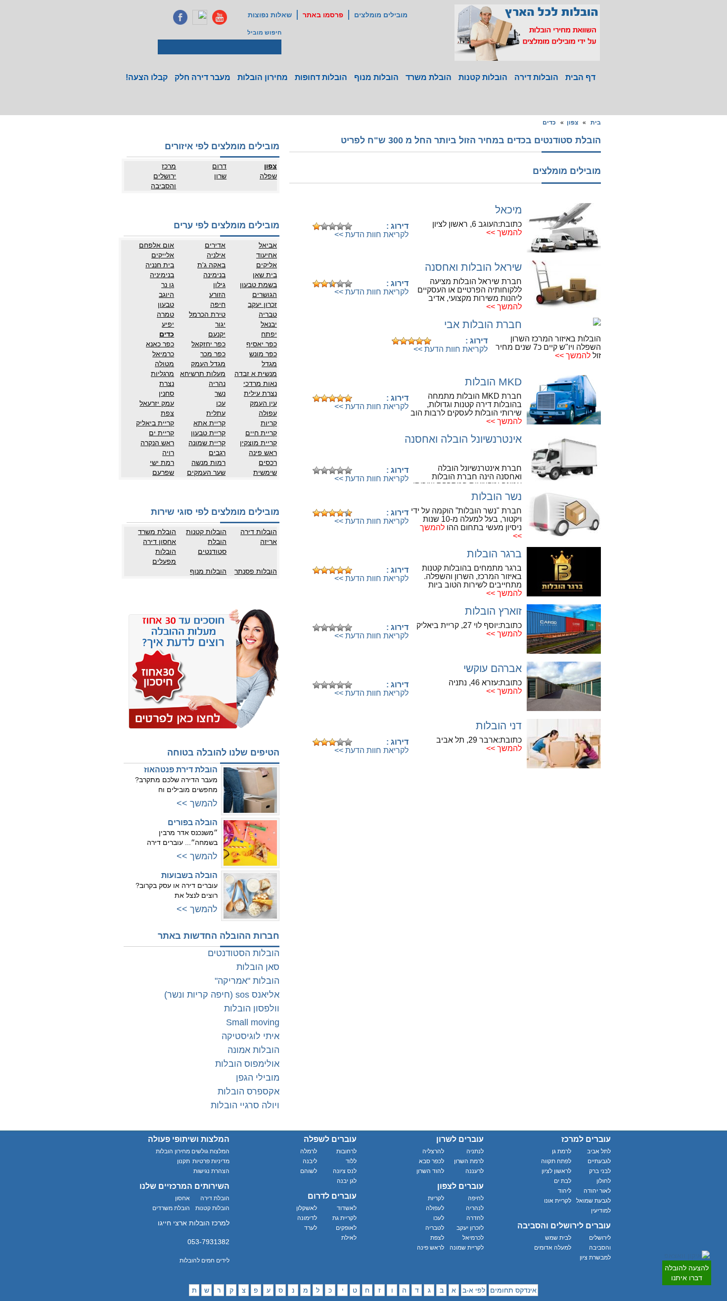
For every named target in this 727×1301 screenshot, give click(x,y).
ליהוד (564, 1190)
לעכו (438, 1218)
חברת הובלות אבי (483, 324)
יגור (220, 324)
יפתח (269, 334)
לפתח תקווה (556, 1161)
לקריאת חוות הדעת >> (371, 234)
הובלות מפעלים (164, 556)
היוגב (166, 294)
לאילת (349, 1237)
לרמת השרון (469, 1161)
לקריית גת (344, 1218)
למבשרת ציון (595, 1257)
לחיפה (476, 1198)
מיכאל (508, 209)
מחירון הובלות (262, 77)
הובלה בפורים (193, 822)
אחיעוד (266, 255)
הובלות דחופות (321, 77)
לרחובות (346, 1151)
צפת (167, 413)
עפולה (268, 413)
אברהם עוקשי (492, 668)
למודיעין (601, 1210)
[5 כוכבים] (348, 226)
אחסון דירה (159, 542)
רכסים (268, 462)
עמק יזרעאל (156, 403)
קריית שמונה (207, 443)
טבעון (166, 304)
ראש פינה (263, 453)
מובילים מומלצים (381, 15)
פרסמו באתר (323, 15)
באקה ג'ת (211, 265)
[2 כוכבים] (324, 226)
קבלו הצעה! (147, 77)
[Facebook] (180, 17)
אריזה (268, 542)
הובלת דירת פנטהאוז (181, 769)
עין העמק (263, 403)
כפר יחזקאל (208, 344)
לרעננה (474, 1171)
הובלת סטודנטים (212, 546)
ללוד (351, 1161)
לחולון (603, 1180)
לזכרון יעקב (470, 1227)
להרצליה (433, 1151)
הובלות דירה (536, 77)
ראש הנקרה (157, 443)
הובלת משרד (429, 77)
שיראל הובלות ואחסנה (473, 267)
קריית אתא (209, 423)
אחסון (182, 1198)
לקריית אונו (557, 1200)
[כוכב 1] (316, 226)
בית (596, 122)
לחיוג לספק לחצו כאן (359, 210)
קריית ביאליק (155, 423)
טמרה (165, 314)
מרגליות (162, 374)
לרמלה (308, 1151)
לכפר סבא (431, 1161)
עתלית (216, 413)
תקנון (183, 1161)
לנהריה (475, 1208)
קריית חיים (261, 433)
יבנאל (269, 324)
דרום (219, 166)
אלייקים (162, 255)
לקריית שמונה (467, 1247)
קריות (269, 423)
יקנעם (217, 334)
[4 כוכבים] (340, 226)
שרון (220, 176)
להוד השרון (430, 1171)
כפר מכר (213, 354)
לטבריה (434, 1227)
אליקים (266, 265)
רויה (168, 453)
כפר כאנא (160, 344)
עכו (221, 403)
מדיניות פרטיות (210, 1161)
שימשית (265, 472)
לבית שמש (558, 1237)
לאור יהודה (597, 1190)
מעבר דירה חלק (202, 77)
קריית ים (161, 433)
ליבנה (310, 1161)
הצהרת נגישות (211, 1171)
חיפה (218, 304)
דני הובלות (499, 725)
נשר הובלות (496, 496)
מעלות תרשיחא (203, 374)
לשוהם (308, 1171)
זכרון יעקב (262, 304)
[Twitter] (199, 17)
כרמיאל (163, 354)
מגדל (269, 364)
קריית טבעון (208, 433)
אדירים (215, 245)
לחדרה (475, 1218)
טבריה (268, 314)
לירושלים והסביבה (600, 1242)
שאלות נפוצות (270, 15)
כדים (549, 122)
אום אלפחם (156, 245)
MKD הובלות (493, 381)
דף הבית (580, 77)
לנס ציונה (345, 1171)
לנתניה (475, 1151)
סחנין (166, 393)
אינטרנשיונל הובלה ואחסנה (463, 439)
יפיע (168, 324)
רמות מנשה (208, 462)
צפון (572, 122)
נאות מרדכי (260, 383)
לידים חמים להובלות (204, 1260)
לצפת (437, 1237)
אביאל (268, 245)
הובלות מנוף (376, 77)
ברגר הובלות (494, 553)
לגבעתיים (599, 1161)
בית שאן (265, 275)
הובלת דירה (214, 1198)
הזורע (217, 294)
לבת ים (562, 1180)
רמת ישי (162, 462)
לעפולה (435, 1208)
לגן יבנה (347, 1180)
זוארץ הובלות (493, 611)
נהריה (217, 383)
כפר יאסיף (261, 344)
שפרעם (163, 472)
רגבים (217, 453)
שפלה (268, 176)
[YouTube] (219, 17)
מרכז (169, 166)
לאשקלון (306, 1208)
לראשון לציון (556, 1171)
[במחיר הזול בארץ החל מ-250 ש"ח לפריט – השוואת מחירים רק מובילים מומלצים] (527, 32)
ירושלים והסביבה (163, 181)
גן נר (167, 285)
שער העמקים (206, 472)
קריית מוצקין (258, 443)
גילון (219, 285)
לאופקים (346, 1227)
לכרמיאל (473, 1237)
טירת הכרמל (207, 314)
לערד (310, 1227)
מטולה (164, 364)
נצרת (166, 383)
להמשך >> (504, 232)
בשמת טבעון (258, 285)
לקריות (436, 1198)
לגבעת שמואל (593, 1200)
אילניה (216, 255)
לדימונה (307, 1218)
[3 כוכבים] (332, 226)
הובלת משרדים (171, 1208)
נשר (220, 393)
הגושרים (264, 294)
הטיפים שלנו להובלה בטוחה (223, 752)
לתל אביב (599, 1151)
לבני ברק (600, 1171)
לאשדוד (347, 1208)
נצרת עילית (260, 393)
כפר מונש (263, 354)
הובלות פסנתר (255, 571)
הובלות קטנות (482, 77)
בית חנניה (159, 265)
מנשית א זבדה (255, 374)
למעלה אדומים (552, 1247)
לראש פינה (430, 1247)
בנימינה (214, 275)
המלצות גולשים (210, 1151)
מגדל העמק (208, 364)
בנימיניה (162, 275)
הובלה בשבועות (189, 875)
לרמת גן (561, 1151)
